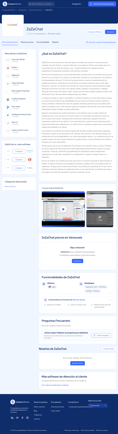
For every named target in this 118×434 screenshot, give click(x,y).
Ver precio (110, 32)
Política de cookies (102, 430)
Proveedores (56, 402)
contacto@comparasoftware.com (76, 407)
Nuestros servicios (57, 407)
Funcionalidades (42, 42)
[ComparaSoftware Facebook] (22, 418)
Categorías (76, 4)
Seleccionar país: (95, 401)
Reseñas (55, 42)
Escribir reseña (55, 34)
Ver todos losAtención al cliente (55, 385)
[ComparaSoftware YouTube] (17, 418)
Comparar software (94, 32)
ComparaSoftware (8, 10)
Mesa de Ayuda (10, 186)
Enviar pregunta (103, 335)
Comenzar (77, 261)
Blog (35, 411)
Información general (10, 42)
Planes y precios (27, 42)
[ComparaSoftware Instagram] (27, 418)
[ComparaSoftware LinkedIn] (12, 418)
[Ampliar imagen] (99, 200)
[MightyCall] (29, 167)
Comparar (20, 151)
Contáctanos (73, 402)
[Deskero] (29, 159)
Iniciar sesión (55, 411)
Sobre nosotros (39, 407)
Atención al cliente (35, 10)
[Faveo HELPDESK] (29, 151)
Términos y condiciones (72, 430)
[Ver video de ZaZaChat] (63, 209)
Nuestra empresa (40, 402)
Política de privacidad (87, 430)
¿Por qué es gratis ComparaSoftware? (102, 42)
